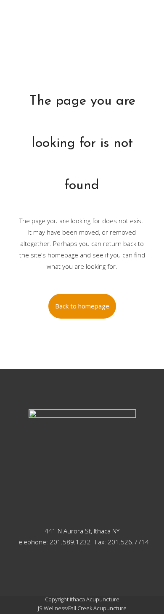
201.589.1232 (70, 542)
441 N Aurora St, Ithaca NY (82, 531)
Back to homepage (82, 306)
